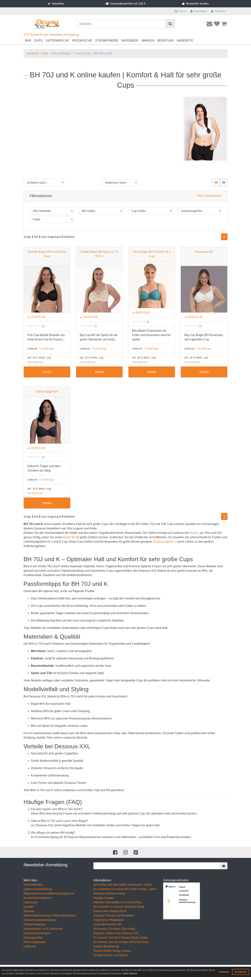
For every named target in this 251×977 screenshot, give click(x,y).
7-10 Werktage (46, 348)
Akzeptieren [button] (240, 972)
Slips (38, 40)
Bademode (130, 40)
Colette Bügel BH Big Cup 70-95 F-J (99, 254)
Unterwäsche (57, 40)
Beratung (165, 40)
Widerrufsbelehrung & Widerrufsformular (50, 915)
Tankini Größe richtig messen (112, 950)
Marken (147, 40)
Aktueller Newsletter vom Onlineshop (117, 902)
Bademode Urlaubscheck (109, 911)
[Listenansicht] (223, 182)
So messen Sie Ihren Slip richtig (114, 928)
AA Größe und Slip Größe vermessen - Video (122, 884)
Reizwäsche (82, 40)
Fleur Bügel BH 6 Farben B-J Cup (152, 254)
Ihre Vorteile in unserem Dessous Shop (118, 906)
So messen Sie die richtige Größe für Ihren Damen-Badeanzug (121, 944)
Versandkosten (35, 362)
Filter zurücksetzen (209, 195)
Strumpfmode (107, 40)
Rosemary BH (204, 251)
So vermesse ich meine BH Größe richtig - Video (125, 889)
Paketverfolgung (34, 924)
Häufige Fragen (103, 897)
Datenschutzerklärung (38, 889)
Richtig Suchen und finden (110, 955)
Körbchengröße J (164, 541)
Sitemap (29, 911)
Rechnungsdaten (35, 942)
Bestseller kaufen (197, 3)
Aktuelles (58, 3)
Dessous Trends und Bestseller (113, 915)
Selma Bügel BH (47, 391)
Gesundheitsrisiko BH (107, 924)
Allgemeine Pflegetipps (108, 919)
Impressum (31, 902)
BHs (28, 40)
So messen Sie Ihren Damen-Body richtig (120, 937)
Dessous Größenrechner (109, 893)
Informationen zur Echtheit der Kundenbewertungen (43, 931)
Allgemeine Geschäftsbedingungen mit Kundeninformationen (49, 895)
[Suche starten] (170, 23)
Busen (194, 532)
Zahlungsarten (33, 937)
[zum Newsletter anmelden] (223, 865)
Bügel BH (69, 537)
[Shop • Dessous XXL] (47, 24)
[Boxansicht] (216, 182)
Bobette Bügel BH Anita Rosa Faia (47, 254)
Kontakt (28, 906)
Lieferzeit (29, 946)
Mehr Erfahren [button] (130, 973)
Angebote (185, 40)
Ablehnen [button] (224, 972)
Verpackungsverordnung (39, 919)
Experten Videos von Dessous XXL (116, 933)
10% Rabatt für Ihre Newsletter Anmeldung (51, 34)
